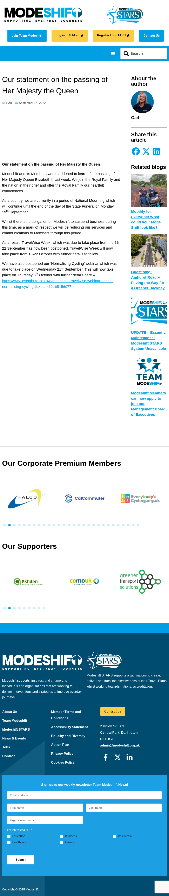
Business (70, 836)
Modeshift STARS (16, 729)
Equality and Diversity (68, 736)
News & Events (14, 738)
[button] (112, 53)
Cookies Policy (63, 762)
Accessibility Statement (69, 727)
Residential (124, 836)
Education (18, 836)
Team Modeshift (14, 720)
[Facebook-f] (105, 757)
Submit (21, 859)
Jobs (6, 747)
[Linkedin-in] (129, 757)
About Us (9, 712)
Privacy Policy (62, 753)
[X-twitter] (117, 757)
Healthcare (19, 842)
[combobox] (143, 53)
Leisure (69, 842)
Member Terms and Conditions (66, 715)
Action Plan (60, 744)
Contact (8, 756)
